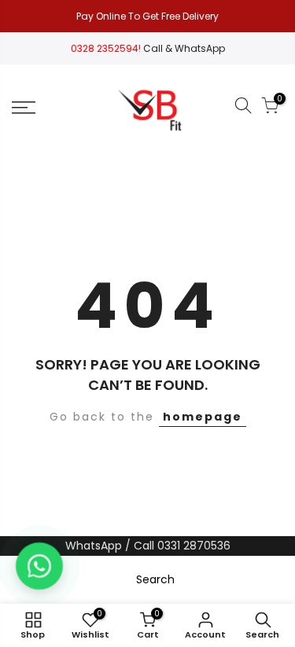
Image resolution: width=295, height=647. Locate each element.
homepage (202, 417)
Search (155, 579)
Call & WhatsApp (184, 48)
